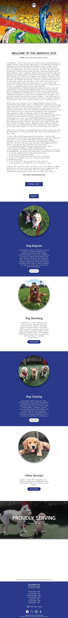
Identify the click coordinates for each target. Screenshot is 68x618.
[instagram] (36, 611)
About (34, 196)
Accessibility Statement (42, 616)
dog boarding (28, 131)
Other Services (47, 580)
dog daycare (14, 131)
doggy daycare (39, 103)
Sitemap (33, 616)
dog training (34, 71)
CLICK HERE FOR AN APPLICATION (34, 175)
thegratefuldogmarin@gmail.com (36, 57)
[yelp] (40, 611)
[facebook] (27, 611)
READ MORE (34, 271)
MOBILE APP (34, 184)
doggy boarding (50, 143)
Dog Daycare (20, 580)
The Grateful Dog (14, 68)
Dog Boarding (29, 580)
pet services (32, 94)
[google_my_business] (32, 611)
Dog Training (38, 580)
